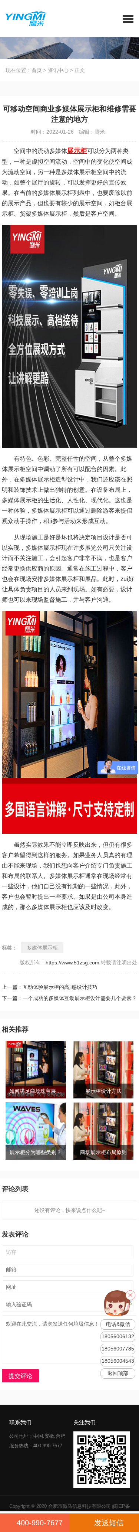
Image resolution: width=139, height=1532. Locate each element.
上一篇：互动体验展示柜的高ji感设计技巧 (55, 987)
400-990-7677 (40, 1523)
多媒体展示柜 (42, 948)
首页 (37, 70)
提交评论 (20, 1376)
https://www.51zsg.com (72, 963)
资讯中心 (58, 70)
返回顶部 (117, 1373)
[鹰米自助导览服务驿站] (23, 18)
